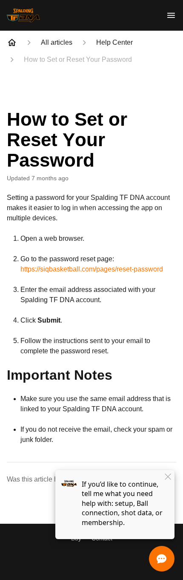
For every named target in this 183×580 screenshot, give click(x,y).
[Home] (12, 43)
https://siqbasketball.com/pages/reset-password (91, 269)
